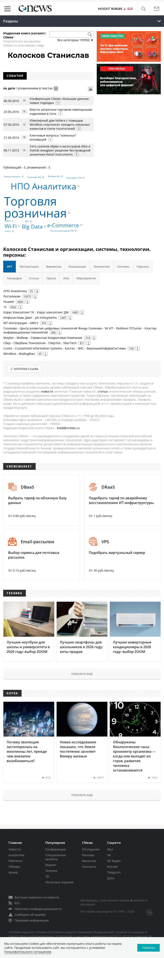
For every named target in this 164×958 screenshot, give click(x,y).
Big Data (32, 226)
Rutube (112, 867)
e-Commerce (63, 225)
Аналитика (16, 855)
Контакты (89, 867)
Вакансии (89, 861)
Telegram (114, 872)
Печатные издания (59, 882)
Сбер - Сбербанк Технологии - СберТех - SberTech (40, 343)
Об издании (91, 849)
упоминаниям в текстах (35, 88)
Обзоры (14, 867)
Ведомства (53, 266)
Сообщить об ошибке (30, 915)
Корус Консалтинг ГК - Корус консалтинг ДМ (36, 312)
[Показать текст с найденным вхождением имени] (56, 88)
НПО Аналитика (43, 186)
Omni (8, 231)
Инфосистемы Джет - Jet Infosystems (30, 318)
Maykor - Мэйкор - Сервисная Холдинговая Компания (42, 338)
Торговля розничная (35, 207)
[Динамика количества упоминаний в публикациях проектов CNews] (91, 89)
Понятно (148, 948)
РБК (27, 221)
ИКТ (9, 266)
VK (109, 855)
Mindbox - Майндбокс (19, 354)
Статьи (34, 278)
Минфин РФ (54, 176)
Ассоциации (77, 266)
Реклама (88, 855)
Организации (29, 266)
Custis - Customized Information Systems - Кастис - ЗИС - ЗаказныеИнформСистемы (64, 348)
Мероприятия (86, 278)
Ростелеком (11, 296)
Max (110, 849)
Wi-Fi (11, 226)
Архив (13, 872)
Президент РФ (73, 177)
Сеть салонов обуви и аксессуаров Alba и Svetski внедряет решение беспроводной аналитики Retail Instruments (60, 150)
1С (5, 307)
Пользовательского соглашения (27, 952)
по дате (9, 88)
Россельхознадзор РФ (61, 230)
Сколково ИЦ (34, 177)
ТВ (47, 876)
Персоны (143, 266)
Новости (15, 849)
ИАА (66, 278)
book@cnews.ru (68, 428)
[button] (143, 9)
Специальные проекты (55, 857)
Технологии (101, 266)
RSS (17, 903)
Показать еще (82, 674)
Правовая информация (32, 920)
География (14, 278)
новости (47, 391)
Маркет (50, 865)
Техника (51, 871)
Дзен (110, 878)
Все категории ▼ (75, 40)
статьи (103, 391)
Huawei (8, 302)
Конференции (55, 849)
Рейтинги (15, 861)
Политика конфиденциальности (38, 909)
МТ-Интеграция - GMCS (20, 323)
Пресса (51, 278)
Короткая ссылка (26, 369)
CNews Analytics (12, 176)
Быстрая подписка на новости (37, 897)
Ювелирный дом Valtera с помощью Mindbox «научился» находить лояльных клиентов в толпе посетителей (60, 124)
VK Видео (114, 861)
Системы (123, 266)
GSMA (7, 220)
